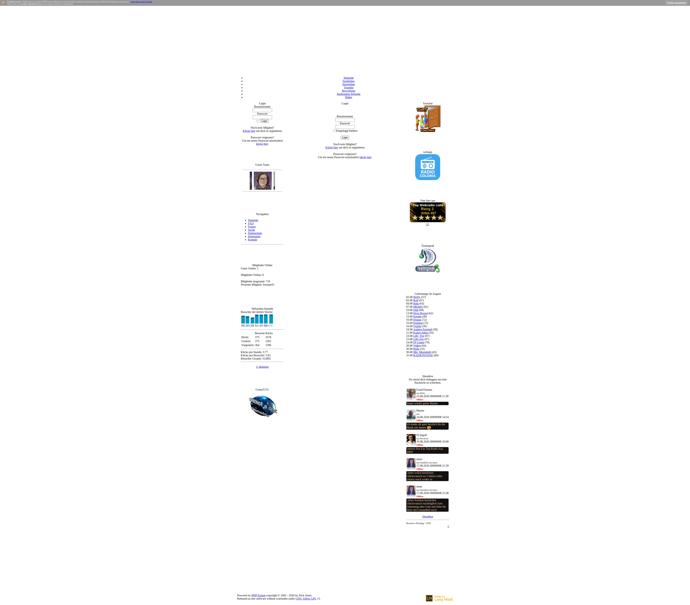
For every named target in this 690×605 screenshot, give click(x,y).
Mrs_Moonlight (422, 352)
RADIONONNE (423, 355)
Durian (417, 319)
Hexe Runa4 (420, 313)
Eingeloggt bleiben (346, 130)
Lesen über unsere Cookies (141, 2)
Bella (416, 348)
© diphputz (262, 366)
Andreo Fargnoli (422, 329)
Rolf (415, 300)
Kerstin (417, 316)
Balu (416, 303)
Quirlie (417, 326)
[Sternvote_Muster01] (428, 221)
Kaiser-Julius (420, 332)
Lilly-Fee (418, 339)
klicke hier (262, 143)
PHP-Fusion (259, 595)
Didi (415, 309)
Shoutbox (427, 516)
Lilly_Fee (418, 335)
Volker (417, 345)
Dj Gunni (418, 342)
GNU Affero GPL (306, 598)
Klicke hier (249, 130)
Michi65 (418, 306)
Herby (416, 297)
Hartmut (418, 322)
